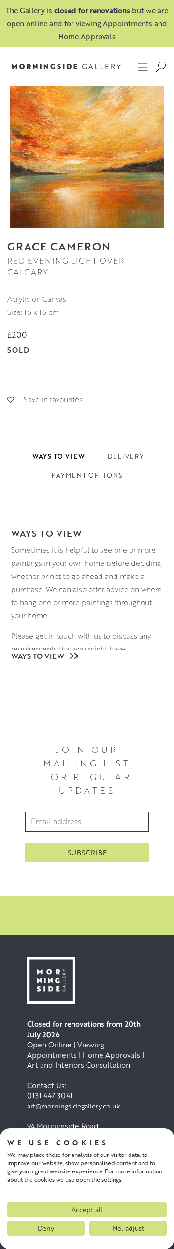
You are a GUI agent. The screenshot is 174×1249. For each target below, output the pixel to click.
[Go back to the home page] (59, 67)
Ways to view (38, 656)
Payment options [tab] (87, 475)
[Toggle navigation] (143, 67)
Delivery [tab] (126, 456)
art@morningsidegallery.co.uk (73, 1105)
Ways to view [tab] (58, 456)
